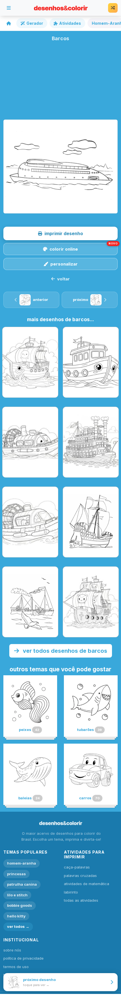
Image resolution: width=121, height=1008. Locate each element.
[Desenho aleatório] (113, 8)
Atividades (70, 23)
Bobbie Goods (19, 905)
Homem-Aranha (21, 863)
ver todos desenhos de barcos (64, 650)
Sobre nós (12, 950)
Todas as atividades (81, 900)
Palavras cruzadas (80, 875)
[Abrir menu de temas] (8, 7)
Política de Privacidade (23, 958)
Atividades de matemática (86, 883)
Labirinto (71, 892)
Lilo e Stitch (17, 895)
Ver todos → (18, 926)
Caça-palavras (77, 867)
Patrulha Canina (22, 884)
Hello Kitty (16, 916)
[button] (60, 233)
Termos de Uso (16, 966)
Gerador (34, 23)
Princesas (16, 874)
